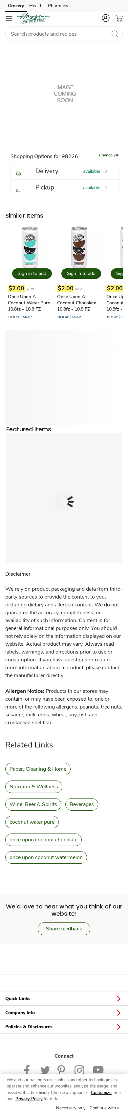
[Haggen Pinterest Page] (62, 1069)
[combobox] (64, 34)
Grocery (16, 6)
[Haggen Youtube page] (98, 1069)
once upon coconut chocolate (43, 839)
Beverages (82, 804)
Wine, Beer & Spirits (33, 804)
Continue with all (105, 1108)
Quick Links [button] (18, 999)
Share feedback (64, 928)
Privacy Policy (29, 1099)
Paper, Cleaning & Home (38, 769)
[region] (64, 1093)
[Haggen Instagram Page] (79, 1069)
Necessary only (71, 1108)
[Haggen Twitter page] (45, 1069)
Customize (101, 1093)
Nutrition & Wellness (34, 786)
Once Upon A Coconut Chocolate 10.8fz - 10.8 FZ (76, 303)
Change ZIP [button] (109, 155)
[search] (115, 33)
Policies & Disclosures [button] (29, 1027)
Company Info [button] (20, 1013)
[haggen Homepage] (33, 18)
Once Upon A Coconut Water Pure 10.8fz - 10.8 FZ (29, 303)
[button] (105, 18)
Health (36, 6)
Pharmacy (58, 6)
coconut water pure (32, 822)
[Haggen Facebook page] (28, 1069)
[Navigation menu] (9, 18)
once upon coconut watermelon (46, 857)
